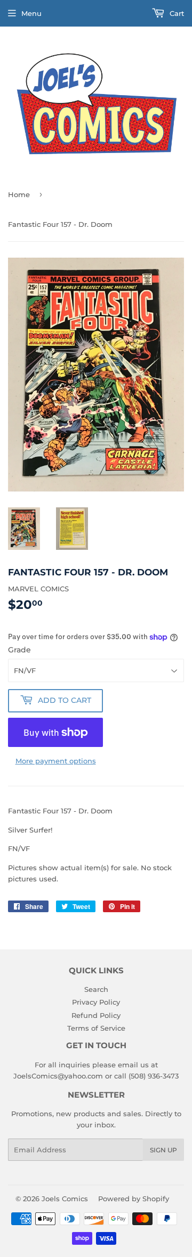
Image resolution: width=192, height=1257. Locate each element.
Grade (19, 650)
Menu (31, 13)
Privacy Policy (96, 1002)
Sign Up (163, 1150)
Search (96, 989)
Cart (175, 13)
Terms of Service (96, 1028)
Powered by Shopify (133, 1198)
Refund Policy (96, 1015)
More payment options (55, 761)
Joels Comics (65, 1198)
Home (19, 194)
